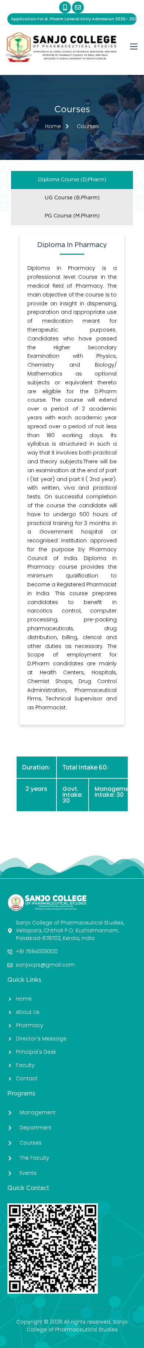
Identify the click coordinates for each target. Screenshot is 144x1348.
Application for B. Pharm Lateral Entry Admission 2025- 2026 (74, 19)
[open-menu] (133, 47)
